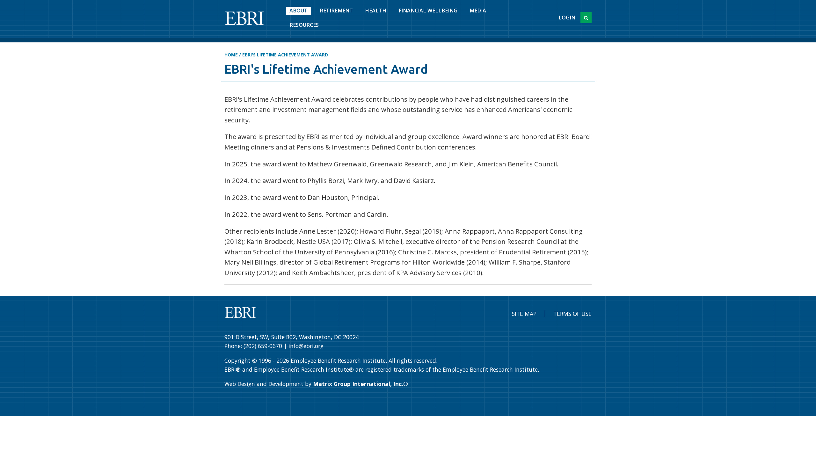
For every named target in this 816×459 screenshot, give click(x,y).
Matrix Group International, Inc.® (360, 384)
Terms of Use (572, 313)
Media (478, 10)
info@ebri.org (306, 346)
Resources (304, 24)
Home (231, 55)
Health (375, 10)
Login (566, 17)
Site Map (524, 313)
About (298, 10)
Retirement (336, 10)
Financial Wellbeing (427, 10)
